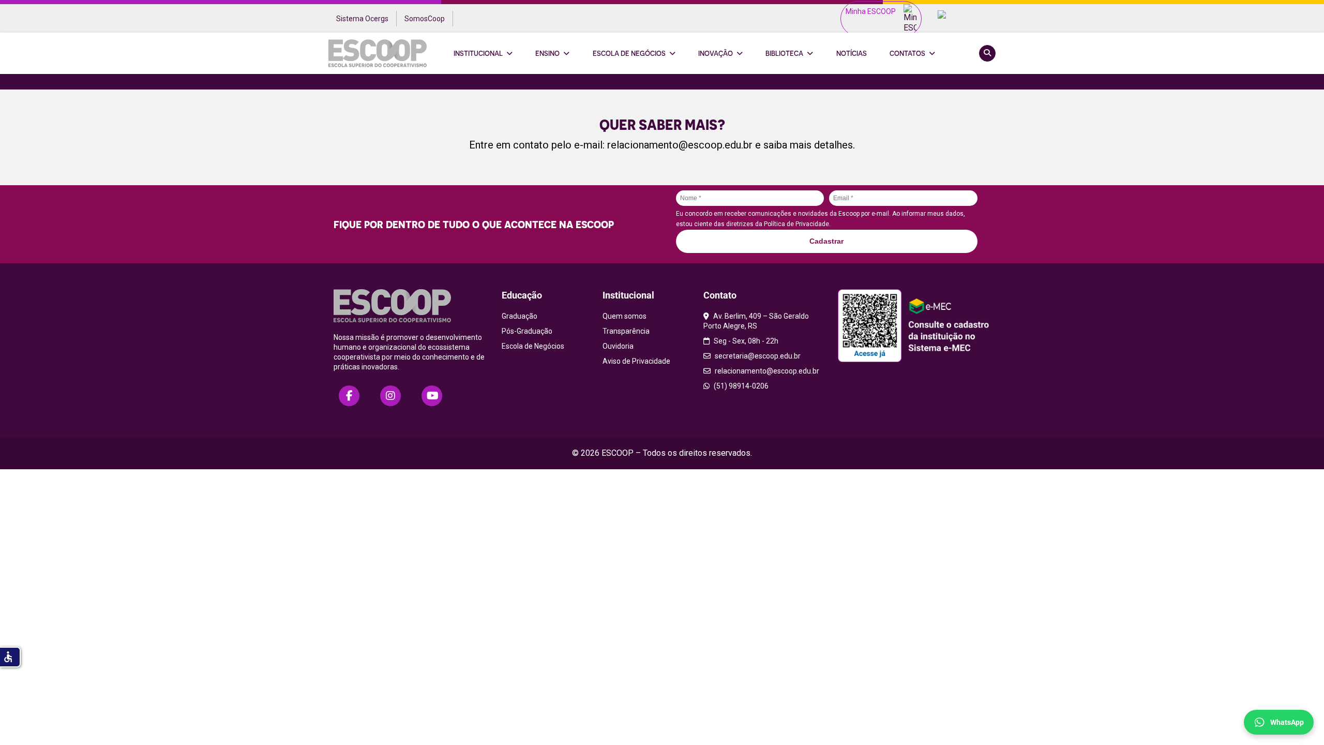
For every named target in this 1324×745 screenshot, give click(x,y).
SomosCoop (424, 18)
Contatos (907, 53)
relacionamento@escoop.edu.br (680, 145)
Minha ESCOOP (871, 11)
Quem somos (624, 316)
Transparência (626, 331)
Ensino (547, 53)
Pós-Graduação (527, 331)
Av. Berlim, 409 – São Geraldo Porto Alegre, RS (756, 321)
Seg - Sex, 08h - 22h (745, 341)
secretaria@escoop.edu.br (757, 356)
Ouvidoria (618, 346)
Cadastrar (826, 241)
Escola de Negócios (629, 53)
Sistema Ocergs (362, 18)
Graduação (519, 316)
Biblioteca (784, 53)
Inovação (715, 53)
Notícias (851, 53)
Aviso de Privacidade (636, 361)
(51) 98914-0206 (740, 386)
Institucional (478, 53)
